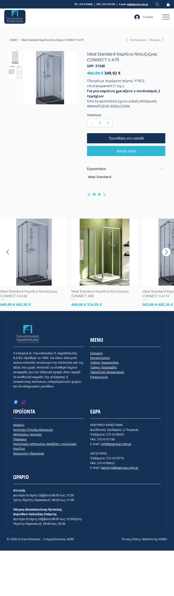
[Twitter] (104, 194)
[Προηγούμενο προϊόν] (7, 252)
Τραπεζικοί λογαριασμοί (107, 372)
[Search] (157, 4)
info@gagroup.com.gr (116, 444)
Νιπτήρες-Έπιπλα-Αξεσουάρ (33, 430)
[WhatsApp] (89, 194)
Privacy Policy (131, 539)
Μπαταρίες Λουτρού (27, 434)
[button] (168, 4)
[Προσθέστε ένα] (108, 123)
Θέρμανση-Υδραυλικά (28, 453)
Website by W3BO (154, 539)
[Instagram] (24, 402)
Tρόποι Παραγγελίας (104, 362)
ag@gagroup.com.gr (137, 4)
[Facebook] (94, 194)
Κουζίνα (19, 449)
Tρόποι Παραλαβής (103, 367)
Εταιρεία (96, 353)
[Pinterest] (99, 194)
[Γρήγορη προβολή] (33, 252)
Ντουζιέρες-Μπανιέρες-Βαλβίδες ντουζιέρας (45, 444)
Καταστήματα (100, 358)
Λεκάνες (18, 425)
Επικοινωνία (99, 377)
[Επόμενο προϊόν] (166, 252)
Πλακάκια (20, 439)
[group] (87, 263)
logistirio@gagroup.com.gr (119, 468)
